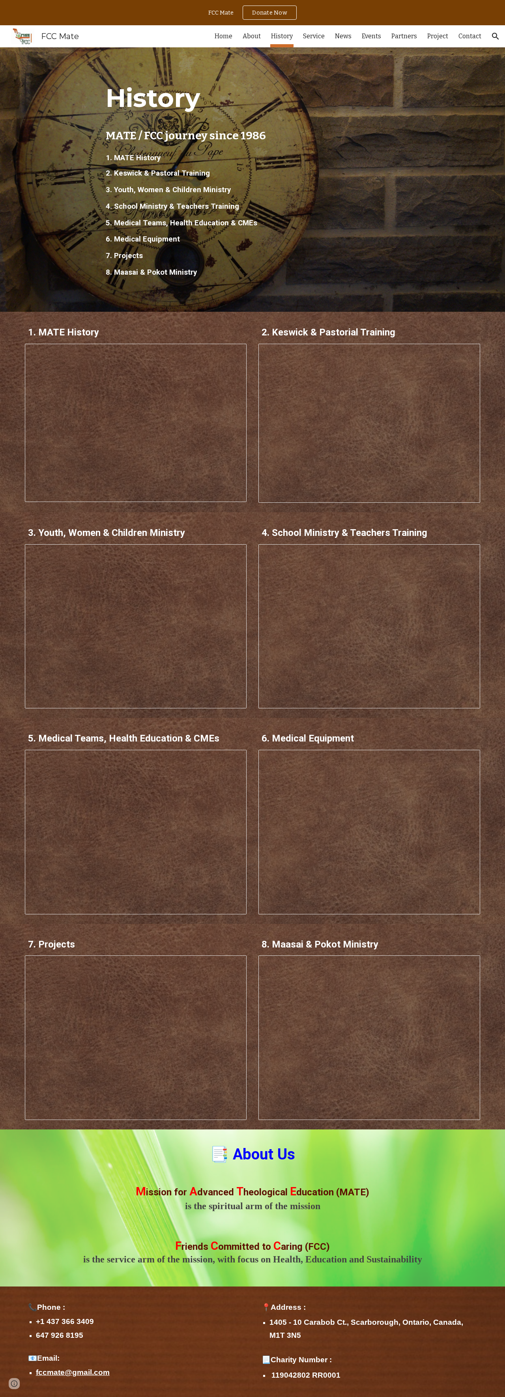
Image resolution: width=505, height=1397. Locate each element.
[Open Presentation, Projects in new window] (231, 965)
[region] (252, 12)
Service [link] (314, 36)
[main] (252, 96)
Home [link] (223, 36)
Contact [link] (469, 36)
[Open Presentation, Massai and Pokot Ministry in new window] (465, 965)
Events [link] (371, 36)
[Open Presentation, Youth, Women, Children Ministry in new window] (231, 554)
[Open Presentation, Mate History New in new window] (231, 354)
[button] (495, 36)
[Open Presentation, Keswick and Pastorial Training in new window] (465, 354)
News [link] (343, 36)
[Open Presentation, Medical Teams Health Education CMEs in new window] (231, 760)
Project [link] (437, 36)
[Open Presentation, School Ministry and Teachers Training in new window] (465, 554)
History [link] (282, 36)
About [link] (252, 36)
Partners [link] (404, 36)
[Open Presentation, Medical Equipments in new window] (465, 760)
